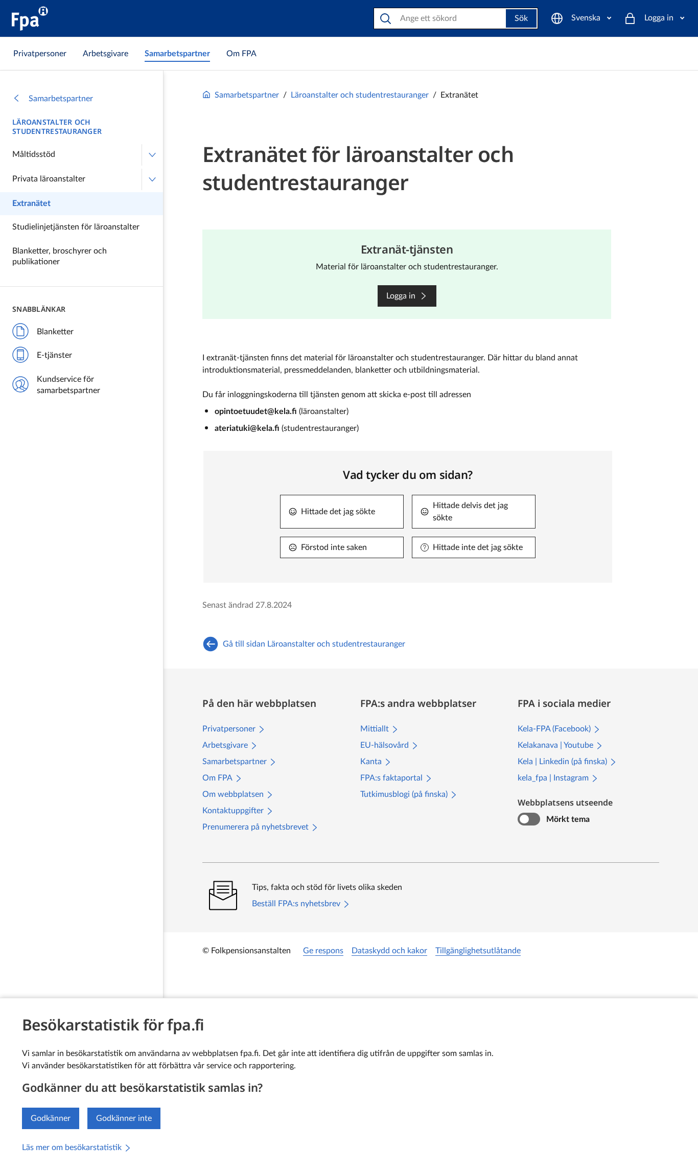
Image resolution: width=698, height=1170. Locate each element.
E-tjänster (54, 355)
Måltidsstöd (33, 154)
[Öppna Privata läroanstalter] (152, 179)
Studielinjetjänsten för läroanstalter (75, 227)
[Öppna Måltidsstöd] (152, 155)
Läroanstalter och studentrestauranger (57, 126)
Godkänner (51, 1118)
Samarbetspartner (61, 99)
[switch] (529, 819)
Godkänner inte (124, 1118)
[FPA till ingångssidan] (30, 18)
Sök (521, 18)
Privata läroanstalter (48, 179)
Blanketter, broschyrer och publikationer (59, 256)
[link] (40, 53)
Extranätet (31, 203)
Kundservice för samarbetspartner (68, 385)
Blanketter (55, 332)
